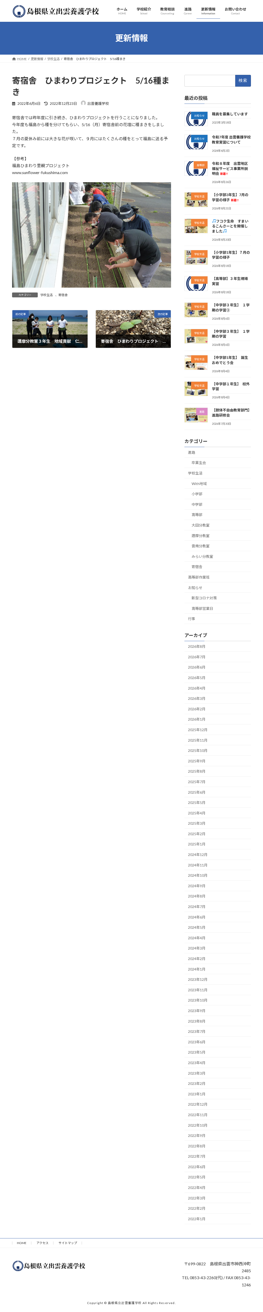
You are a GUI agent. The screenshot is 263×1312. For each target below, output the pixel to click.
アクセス (42, 1243)
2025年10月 (198, 750)
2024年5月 (196, 927)
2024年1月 (196, 969)
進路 (191, 452)
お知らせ (195, 587)
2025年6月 (196, 792)
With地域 (199, 483)
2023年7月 (196, 1031)
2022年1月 (196, 1219)
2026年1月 (196, 719)
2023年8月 (196, 1021)
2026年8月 (196, 646)
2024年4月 (196, 938)
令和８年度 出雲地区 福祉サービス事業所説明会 (231, 168)
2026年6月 (196, 667)
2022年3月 (196, 1198)
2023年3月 (196, 1073)
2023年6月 (196, 1041)
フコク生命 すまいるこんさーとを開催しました (230, 226)
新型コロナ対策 (204, 598)
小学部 (197, 494)
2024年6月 (196, 917)
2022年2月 (196, 1208)
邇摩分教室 (201, 535)
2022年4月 (196, 1187)
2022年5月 (196, 1177)
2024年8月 (196, 896)
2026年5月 (196, 677)
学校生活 (46, 295)
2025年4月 (196, 813)
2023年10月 (198, 1000)
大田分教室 (201, 525)
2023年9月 (196, 1010)
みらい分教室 (202, 556)
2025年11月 (198, 740)
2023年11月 (198, 990)
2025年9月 (196, 761)
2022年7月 (196, 1156)
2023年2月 (196, 1083)
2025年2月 (196, 834)
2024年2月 (196, 958)
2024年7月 (196, 906)
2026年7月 (196, 657)
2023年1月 (196, 1094)
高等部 (197, 514)
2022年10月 (198, 1125)
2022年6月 (196, 1167)
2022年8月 (196, 1146)
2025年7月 (196, 782)
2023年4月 (196, 1063)
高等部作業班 (199, 577)
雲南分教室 (201, 546)
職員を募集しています (230, 114)
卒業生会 (199, 462)
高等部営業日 (202, 608)
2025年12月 (198, 730)
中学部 (197, 504)
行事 (191, 619)
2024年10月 (198, 875)
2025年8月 (196, 771)
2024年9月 (196, 886)
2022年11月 (198, 1115)
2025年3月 (196, 823)
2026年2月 (196, 709)
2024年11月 (198, 865)
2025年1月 (196, 844)
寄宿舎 (63, 295)
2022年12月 (198, 1104)
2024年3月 (196, 948)
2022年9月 (196, 1135)
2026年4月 (196, 688)
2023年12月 (198, 979)
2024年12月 (198, 854)
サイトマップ (68, 1243)
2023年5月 (196, 1052)
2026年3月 (196, 698)
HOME (21, 1243)
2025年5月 (196, 802)
